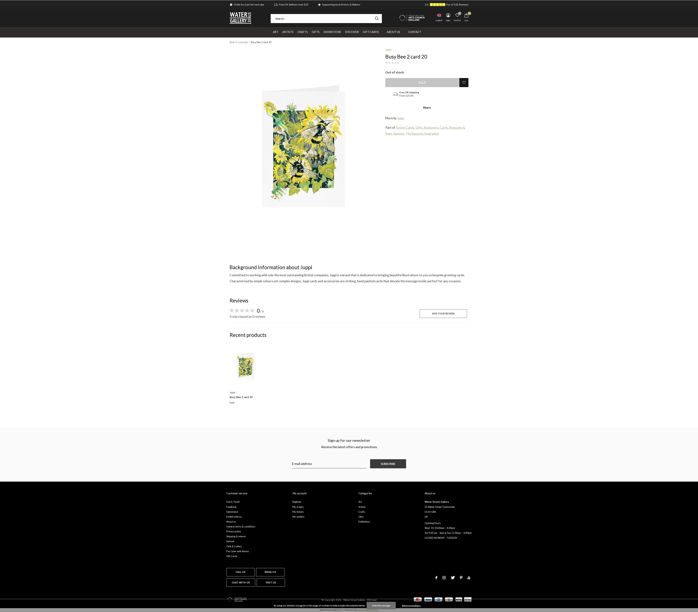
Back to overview (239, 42)
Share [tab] (427, 107)
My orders (298, 506)
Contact (414, 31)
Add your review (443, 313)
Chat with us (241, 582)
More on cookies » (411, 605)
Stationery (431, 127)
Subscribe (388, 463)
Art (275, 31)
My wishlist (298, 516)
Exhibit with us (234, 516)
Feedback (231, 506)
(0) (401, 62)
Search (377, 18)
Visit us (271, 582)
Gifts (316, 31)
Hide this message (381, 605)
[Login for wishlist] (463, 82)
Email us (270, 572)
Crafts (302, 31)
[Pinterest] (461, 578)
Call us (240, 572)
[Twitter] (453, 578)
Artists (287, 31)
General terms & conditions (240, 526)
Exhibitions (332, 31)
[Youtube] (469, 578)
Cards (444, 127)
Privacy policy (233, 531)
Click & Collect (234, 546)
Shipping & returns (236, 536)
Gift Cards (371, 31)
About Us (393, 31)
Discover (352, 31)
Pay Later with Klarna (237, 551)
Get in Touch (233, 501)
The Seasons (414, 133)
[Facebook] (436, 578)
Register (296, 501)
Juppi (388, 49)
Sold (422, 82)
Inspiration (431, 133)
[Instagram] (444, 578)
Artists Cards (405, 127)
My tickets (298, 511)
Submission (232, 511)
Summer (398, 133)
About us (231, 521)
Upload (230, 541)
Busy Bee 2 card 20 (241, 397)
